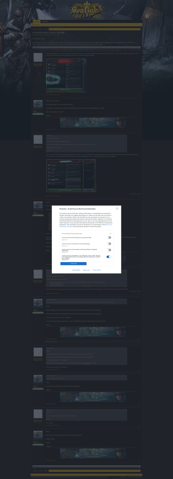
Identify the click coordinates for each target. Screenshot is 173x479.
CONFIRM (73, 263)
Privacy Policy (97, 270)
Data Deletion (76, 270)
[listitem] (86, 233)
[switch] (109, 237)
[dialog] (86, 239)
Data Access (86, 270)
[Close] (117, 209)
